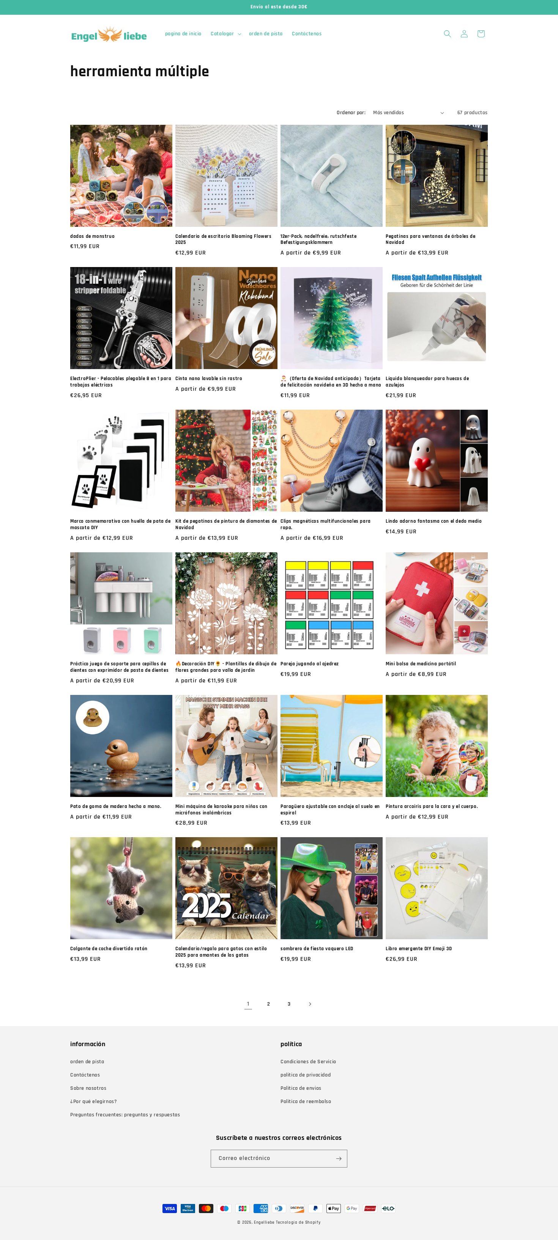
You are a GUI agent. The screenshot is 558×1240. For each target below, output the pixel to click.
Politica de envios (301, 1088)
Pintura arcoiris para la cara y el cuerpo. (432, 806)
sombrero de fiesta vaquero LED (317, 949)
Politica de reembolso (306, 1101)
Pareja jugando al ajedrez (310, 664)
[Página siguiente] (309, 1004)
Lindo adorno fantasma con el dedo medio (434, 521)
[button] (225, 34)
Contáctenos (85, 1075)
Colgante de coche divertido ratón (109, 949)
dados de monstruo (92, 236)
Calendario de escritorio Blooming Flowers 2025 (223, 239)
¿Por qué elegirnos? (93, 1101)
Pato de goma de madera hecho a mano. (116, 806)
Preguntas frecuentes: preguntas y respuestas (125, 1114)
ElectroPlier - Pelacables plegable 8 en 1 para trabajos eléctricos (121, 382)
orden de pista (87, 1061)
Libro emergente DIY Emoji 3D (419, 949)
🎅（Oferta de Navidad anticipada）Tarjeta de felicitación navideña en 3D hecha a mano (331, 382)
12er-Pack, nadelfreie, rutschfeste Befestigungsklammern (318, 239)
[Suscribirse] (338, 1159)
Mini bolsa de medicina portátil (421, 664)
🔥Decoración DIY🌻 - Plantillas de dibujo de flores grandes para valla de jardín (225, 667)
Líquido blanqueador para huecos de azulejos (427, 382)
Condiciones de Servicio (308, 1061)
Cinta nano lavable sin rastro (208, 379)
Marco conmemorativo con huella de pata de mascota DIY (120, 524)
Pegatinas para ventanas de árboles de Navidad (430, 239)
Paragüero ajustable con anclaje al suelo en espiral (330, 809)
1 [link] (248, 1004)
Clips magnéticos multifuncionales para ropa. (326, 524)
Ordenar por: (351, 112)
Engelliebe (264, 1222)
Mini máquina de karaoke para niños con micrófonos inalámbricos (221, 809)
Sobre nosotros (88, 1088)
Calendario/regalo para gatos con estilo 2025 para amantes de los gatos (221, 952)
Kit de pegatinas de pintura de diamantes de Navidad (226, 524)
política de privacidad (306, 1075)
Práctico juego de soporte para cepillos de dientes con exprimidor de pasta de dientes (119, 667)
